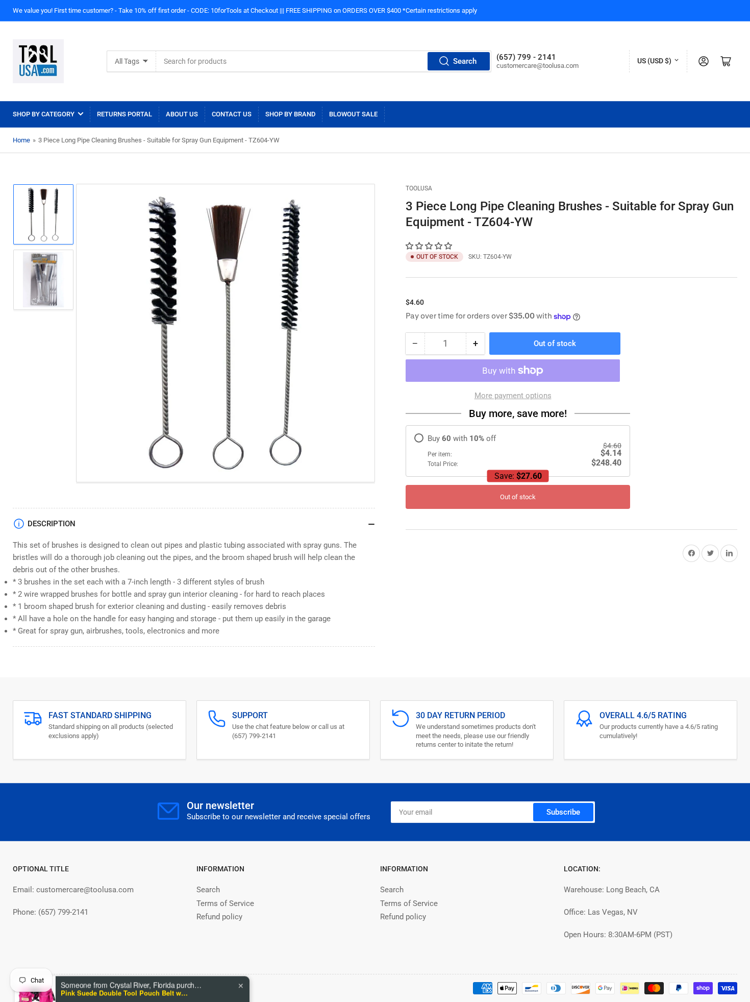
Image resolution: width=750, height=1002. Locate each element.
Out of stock (518, 497)
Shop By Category (43, 114)
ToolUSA (419, 188)
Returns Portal (124, 114)
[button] (430, 246)
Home (21, 140)
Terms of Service (225, 903)
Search (465, 61)
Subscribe (563, 812)
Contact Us (232, 114)
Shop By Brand (290, 114)
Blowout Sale (353, 114)
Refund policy (219, 916)
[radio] (517, 451)
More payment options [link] (513, 395)
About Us (182, 114)
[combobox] (323, 61)
